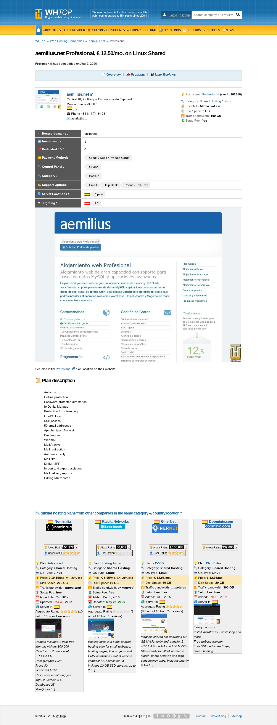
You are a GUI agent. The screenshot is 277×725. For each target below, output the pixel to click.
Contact (201, 716)
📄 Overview (111, 74)
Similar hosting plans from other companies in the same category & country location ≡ (111, 513)
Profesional (63, 369)
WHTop (40, 41)
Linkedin (180, 716)
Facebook (157, 716)
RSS (185, 716)
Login (173, 15)
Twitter (163, 716)
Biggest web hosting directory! (63, 17)
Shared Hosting (210, 101)
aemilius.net (97, 41)
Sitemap (236, 716)
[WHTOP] (39, 30)
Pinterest (174, 716)
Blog (168, 716)
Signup (185, 15)
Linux (227, 101)
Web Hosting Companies (67, 41)
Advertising (218, 716)
